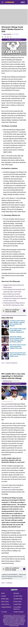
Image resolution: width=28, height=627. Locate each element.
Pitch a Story (5, 601)
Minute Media (8, 615)
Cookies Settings (18, 612)
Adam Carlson (7, 34)
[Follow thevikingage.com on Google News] (24, 311)
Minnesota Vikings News (11, 362)
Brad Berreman (7, 381)
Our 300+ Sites (17, 596)
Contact (3, 596)
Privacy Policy (17, 601)
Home (2, 362)
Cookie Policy (17, 604)
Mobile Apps (5, 599)
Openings (16, 593)
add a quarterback (9, 406)
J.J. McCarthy (9, 582)
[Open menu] (2, 2)
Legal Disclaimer (6, 607)
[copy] (11, 37)
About (3, 593)
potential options (14, 408)
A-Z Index (4, 612)
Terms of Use (5, 604)
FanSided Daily (17, 599)
